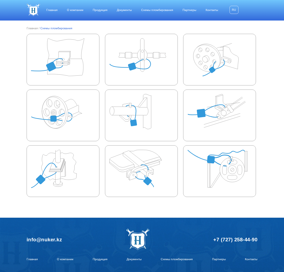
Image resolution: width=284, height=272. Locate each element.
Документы (124, 10)
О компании (75, 10)
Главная (52, 10)
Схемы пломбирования (157, 10)
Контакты (212, 10)
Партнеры (189, 10)
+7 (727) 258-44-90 (235, 239)
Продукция (100, 10)
